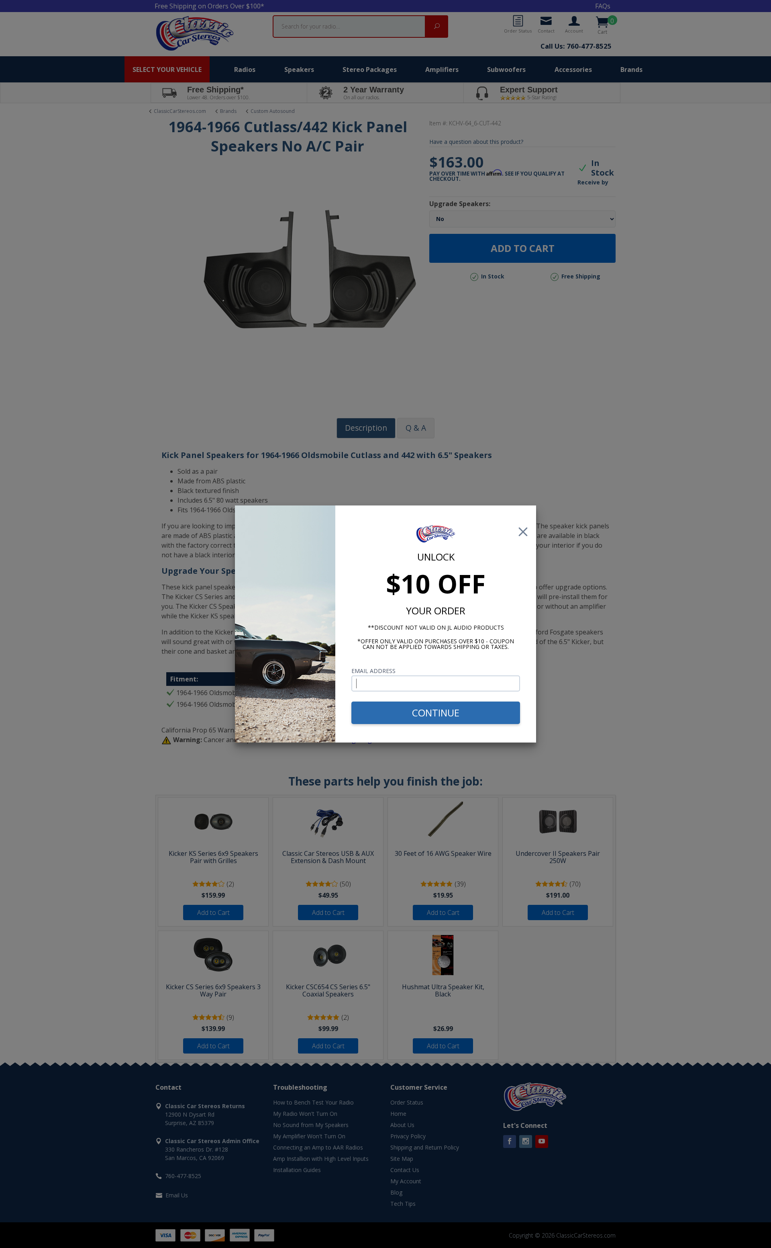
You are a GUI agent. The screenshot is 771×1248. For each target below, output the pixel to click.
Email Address (373, 671)
